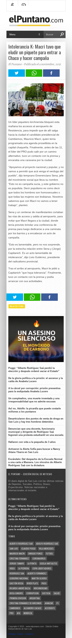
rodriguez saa (17, 573)
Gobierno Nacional (19, 578)
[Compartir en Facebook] (51, 75)
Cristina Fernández (19, 558)
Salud (57, 593)
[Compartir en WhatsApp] (34, 75)
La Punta (32, 563)
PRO (11, 613)
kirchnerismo (40, 588)
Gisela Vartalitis (48, 563)
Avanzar (49, 603)
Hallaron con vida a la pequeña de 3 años (32, 442)
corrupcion (32, 593)
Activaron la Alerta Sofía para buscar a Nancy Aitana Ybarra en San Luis (34, 450)
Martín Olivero (39, 578)
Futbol (49, 553)
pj (57, 603)
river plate (32, 583)
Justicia (46, 593)
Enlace (20, 634)
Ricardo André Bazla (20, 588)
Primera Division (18, 598)
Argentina (35, 598)
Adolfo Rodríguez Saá (47, 543)
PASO (44, 583)
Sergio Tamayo (17, 563)
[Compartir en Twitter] (16, 75)
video (12, 568)
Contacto (29, 634)
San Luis (14, 548)
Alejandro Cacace (32, 608)
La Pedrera (23, 568)
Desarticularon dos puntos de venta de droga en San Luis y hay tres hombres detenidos (35, 420)
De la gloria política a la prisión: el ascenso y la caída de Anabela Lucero (35, 380)
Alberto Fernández (37, 573)
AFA (18, 613)
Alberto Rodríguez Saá (21, 543)
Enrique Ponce (35, 553)
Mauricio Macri (17, 553)
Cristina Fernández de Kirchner (25, 603)
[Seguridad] (36, 361)
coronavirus (39, 558)
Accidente (50, 608)
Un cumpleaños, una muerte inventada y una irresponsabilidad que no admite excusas (33, 400)
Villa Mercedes (46, 548)
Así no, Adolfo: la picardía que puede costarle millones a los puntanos (34, 410)
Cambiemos (15, 608)
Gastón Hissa (16, 583)
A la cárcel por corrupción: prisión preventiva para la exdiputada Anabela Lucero (34, 390)
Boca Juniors (16, 593)
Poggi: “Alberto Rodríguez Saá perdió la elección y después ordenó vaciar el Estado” (33, 370)
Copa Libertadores (41, 568)
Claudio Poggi (28, 548)
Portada (11, 634)
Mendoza (28, 613)
